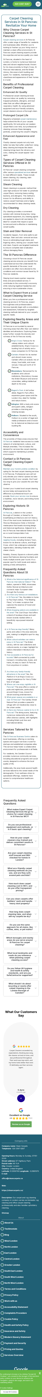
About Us (8, 1223)
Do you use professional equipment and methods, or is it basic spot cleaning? (19, 827)
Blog (6, 1235)
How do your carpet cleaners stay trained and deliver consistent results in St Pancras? (19, 841)
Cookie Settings (7, 1388)
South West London (14, 1277)
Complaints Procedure (15, 1313)
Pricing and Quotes (13, 1349)
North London (11, 1247)
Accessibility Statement (16, 1307)
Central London (11, 1259)
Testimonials (10, 1229)
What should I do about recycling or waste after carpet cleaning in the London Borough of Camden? (19, 988)
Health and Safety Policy (16, 1325)
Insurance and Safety (14, 1331)
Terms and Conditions (15, 1289)
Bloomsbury (17, 371)
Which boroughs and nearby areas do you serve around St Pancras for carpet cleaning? (19, 941)
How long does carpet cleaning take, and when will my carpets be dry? (20, 914)
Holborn (15, 415)
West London (10, 1241)
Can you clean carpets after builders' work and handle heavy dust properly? (19, 901)
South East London (13, 1271)
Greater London (12, 1265)
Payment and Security (15, 1343)
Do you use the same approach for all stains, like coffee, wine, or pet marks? (20, 927)
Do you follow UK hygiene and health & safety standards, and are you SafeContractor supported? (20, 971)
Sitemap (5, 1213)
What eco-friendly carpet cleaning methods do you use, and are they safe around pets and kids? (20, 871)
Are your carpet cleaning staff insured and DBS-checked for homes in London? (20, 856)
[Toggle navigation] (38, 4)
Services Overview (13, 1355)
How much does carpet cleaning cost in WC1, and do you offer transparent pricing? (19, 887)
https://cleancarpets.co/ (12, 1190)
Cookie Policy (11, 1319)
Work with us (10, 1301)
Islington (15, 404)
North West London (13, 1283)
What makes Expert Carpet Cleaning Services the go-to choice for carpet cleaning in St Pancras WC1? (19, 813)
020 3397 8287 (22, 4)
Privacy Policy (11, 1295)
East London (10, 1253)
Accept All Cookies (10, 1392)
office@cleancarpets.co (12, 1178)
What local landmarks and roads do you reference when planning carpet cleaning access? (19, 956)
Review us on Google (21, 1124)
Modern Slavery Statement (17, 1337)
